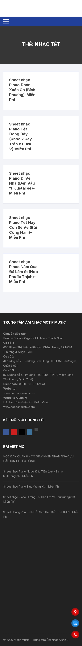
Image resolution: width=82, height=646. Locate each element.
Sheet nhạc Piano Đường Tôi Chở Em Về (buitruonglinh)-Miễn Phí (39, 499)
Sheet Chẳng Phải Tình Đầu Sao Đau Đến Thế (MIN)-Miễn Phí (41, 514)
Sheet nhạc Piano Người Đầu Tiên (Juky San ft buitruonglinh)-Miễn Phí (33, 474)
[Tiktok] (22, 432)
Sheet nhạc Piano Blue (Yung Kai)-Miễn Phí (31, 486)
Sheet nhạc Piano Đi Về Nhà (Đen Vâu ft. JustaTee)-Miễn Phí (22, 183)
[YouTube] (14, 432)
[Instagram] (29, 432)
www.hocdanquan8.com (19, 393)
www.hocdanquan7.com (19, 407)
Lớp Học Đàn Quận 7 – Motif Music (26, 402)
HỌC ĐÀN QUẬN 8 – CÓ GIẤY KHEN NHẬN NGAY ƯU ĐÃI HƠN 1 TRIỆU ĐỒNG (38, 459)
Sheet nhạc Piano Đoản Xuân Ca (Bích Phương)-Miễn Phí (22, 90)
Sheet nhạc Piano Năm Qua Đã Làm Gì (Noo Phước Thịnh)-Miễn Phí (23, 272)
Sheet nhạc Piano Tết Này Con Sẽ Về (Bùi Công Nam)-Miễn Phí (23, 227)
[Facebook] (6, 432)
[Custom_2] (36, 429)
